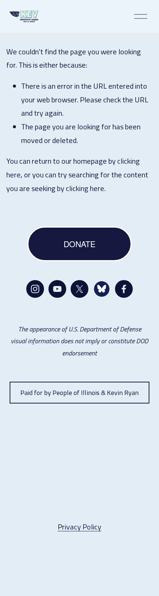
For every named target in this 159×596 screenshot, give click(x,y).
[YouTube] (57, 289)
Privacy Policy (79, 526)
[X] (79, 289)
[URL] (102, 289)
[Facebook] (124, 289)
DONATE (79, 243)
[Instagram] (35, 289)
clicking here (85, 188)
